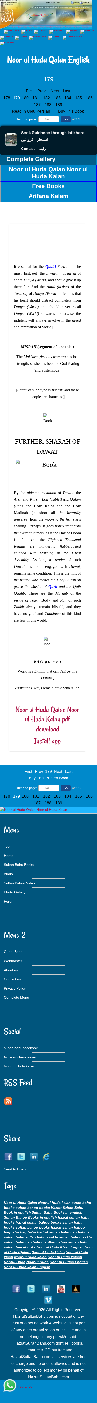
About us (11, 970)
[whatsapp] (9, 1386)
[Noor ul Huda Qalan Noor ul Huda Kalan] (33, 810)
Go (66, 119)
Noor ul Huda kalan (19, 1066)
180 (26, 98)
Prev (41, 91)
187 (38, 105)
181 (36, 98)
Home (8, 856)
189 (59, 105)
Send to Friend (15, 1169)
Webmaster (13, 961)
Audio (8, 874)
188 (48, 105)
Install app (47, 741)
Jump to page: (26, 119)
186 (90, 98)
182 (47, 98)
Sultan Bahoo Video (19, 883)
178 (7, 98)
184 (68, 98)
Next (55, 91)
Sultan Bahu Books (19, 865)
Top (7, 846)
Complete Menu (16, 997)
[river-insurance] (18, 1386)
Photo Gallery (14, 892)
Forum (9, 901)
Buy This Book (71, 111)
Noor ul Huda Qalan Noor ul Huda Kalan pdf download (47, 719)
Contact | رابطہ (33, 148)
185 (79, 98)
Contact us (12, 979)
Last (66, 91)
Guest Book (13, 952)
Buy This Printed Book (48, 778)
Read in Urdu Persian (31, 111)
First (29, 91)
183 (58, 98)
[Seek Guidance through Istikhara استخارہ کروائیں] (11, 144)
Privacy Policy (15, 988)
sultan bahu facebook (21, 1048)
